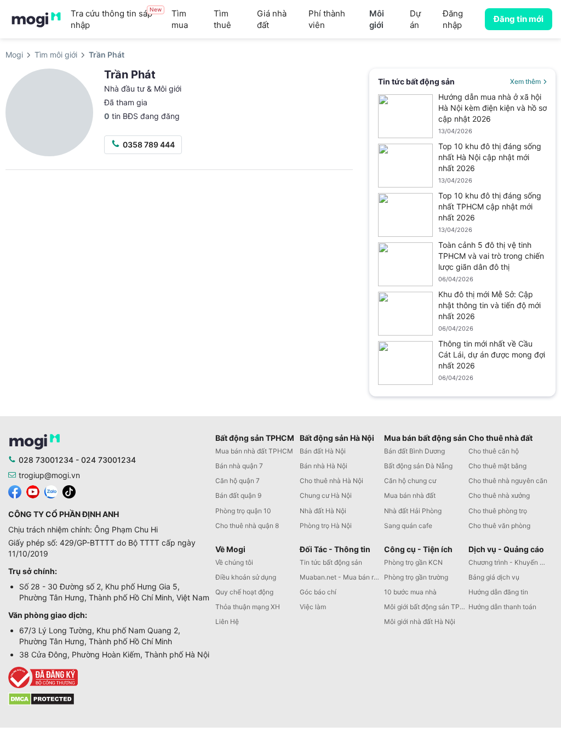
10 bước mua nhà (410, 592)
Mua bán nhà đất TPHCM (254, 451)
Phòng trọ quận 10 (243, 511)
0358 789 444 (149, 144)
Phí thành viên (326, 19)
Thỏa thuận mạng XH (247, 607)
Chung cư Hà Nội (326, 495)
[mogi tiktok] (69, 491)
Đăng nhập (453, 19)
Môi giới (376, 19)
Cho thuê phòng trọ (497, 511)
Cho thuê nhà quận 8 (247, 525)
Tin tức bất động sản (331, 562)
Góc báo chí (318, 592)
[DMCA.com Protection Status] (41, 698)
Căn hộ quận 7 (237, 480)
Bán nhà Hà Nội (323, 466)
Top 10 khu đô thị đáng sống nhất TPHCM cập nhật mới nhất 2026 (489, 206)
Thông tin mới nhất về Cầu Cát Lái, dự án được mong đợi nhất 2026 (491, 354)
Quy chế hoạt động (244, 592)
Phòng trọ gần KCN (413, 562)
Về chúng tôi (234, 562)
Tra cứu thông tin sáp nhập (116, 19)
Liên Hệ (227, 621)
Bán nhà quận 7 (239, 466)
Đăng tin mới (518, 19)
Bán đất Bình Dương (414, 451)
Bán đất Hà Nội (323, 451)
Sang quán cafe (408, 525)
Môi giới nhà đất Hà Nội (419, 621)
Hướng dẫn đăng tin (498, 592)
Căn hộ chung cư (410, 480)
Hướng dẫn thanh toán (502, 607)
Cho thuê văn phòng (499, 525)
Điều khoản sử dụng (245, 577)
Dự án (415, 19)
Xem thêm (525, 81)
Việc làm (313, 607)
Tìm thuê (222, 19)
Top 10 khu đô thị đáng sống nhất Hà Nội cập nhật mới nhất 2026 (489, 157)
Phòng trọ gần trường (416, 577)
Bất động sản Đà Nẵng (418, 466)
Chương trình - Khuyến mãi (509, 562)
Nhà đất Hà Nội (323, 511)
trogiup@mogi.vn (49, 475)
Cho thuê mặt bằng (497, 466)
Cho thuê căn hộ (493, 451)
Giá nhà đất (272, 19)
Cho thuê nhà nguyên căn (507, 480)
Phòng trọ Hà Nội (326, 525)
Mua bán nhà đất (410, 495)
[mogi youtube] (32, 491)
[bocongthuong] (109, 677)
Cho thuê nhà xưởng (499, 495)
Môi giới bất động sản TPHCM (426, 607)
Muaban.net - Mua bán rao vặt (342, 577)
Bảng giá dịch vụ (493, 577)
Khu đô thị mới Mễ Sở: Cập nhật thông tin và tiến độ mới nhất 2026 (489, 305)
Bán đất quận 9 (238, 495)
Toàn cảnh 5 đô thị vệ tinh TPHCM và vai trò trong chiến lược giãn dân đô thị (491, 255)
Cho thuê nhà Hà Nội (331, 480)
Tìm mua (179, 19)
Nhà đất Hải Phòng (413, 511)
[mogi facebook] (14, 491)
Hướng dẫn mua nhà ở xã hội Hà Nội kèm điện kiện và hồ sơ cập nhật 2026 (492, 107)
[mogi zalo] (51, 491)
